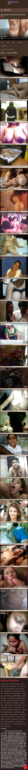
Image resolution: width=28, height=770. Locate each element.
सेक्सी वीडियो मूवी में (5, 759)
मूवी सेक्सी (10, 700)
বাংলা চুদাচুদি (5, 747)
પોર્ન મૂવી (5, 741)
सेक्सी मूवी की (15, 761)
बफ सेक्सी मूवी (4, 700)
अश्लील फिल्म (4, 750)
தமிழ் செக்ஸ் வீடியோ (14, 747)
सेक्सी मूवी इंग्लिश (7, 726)
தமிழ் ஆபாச (7, 746)
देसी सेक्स (17, 736)
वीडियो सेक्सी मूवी (18, 705)
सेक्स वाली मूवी (18, 707)
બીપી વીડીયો (4, 732)
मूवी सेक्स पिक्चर (10, 767)
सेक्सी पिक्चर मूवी (17, 712)
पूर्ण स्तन (2, 42)
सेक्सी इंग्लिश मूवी (16, 710)
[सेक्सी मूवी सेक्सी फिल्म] (25, 767)
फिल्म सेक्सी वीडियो (12, 754)
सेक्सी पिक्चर (11, 736)
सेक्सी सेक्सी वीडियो (17, 737)
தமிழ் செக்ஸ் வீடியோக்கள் (15, 745)
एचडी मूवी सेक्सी (7, 691)
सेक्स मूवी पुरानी (3, 46)
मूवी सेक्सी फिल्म (16, 700)
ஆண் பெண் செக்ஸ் (9, 751)
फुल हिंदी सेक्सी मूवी (20, 698)
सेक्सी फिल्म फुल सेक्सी (5, 719)
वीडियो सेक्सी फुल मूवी (8, 705)
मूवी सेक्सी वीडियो (14, 703)
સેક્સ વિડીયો (14, 746)
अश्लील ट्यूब (21, 739)
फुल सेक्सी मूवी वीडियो (16, 696)
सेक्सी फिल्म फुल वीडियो (20, 717)
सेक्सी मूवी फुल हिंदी (18, 755)
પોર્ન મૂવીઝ (16, 757)
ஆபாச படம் (18, 764)
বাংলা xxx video (8, 756)
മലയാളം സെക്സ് (6, 761)
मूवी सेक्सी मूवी (7, 703)
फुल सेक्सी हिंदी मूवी (11, 698)
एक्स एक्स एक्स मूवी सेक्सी (9, 689)
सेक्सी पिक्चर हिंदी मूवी (13, 714)
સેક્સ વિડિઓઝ (23, 749)
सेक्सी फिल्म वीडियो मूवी (9, 721)
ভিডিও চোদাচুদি (4, 734)
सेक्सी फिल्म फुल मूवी (9, 717)
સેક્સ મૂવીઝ (15, 742)
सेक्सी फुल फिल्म (8, 724)
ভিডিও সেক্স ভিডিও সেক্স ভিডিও (18, 762)
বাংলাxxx (3, 764)
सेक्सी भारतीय (19, 42)
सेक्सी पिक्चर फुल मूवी (8, 712)
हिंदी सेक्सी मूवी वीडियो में (13, 741)
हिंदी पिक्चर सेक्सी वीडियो (17, 744)
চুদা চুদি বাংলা (23, 732)
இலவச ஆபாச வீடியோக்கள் (8, 760)
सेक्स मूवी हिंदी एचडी (8, 755)
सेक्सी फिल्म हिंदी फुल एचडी (12, 740)
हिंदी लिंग (10, 739)
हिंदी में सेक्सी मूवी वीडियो (19, 766)
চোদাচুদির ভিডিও (18, 735)
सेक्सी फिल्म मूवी (15, 719)
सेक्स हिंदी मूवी (9, 710)
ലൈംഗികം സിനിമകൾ (7, 735)
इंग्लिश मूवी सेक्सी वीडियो (14, 684)
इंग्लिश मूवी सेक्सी (4, 684)
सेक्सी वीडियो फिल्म (10, 764)
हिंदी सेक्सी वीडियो (19, 760)
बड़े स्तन (13, 42)
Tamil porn (6, 765)
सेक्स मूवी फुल (11, 707)
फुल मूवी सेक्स (6, 693)
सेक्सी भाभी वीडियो (14, 765)
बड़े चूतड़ (7, 42)
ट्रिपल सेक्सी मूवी (15, 691)
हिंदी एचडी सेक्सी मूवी (15, 759)
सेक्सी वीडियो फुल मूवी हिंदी (14, 732)
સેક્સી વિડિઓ (7, 742)
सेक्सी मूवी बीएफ (11, 752)
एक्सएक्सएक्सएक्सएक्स (13, 750)
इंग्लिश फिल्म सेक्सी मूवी (12, 749)
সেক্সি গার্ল (11, 766)
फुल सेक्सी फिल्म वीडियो (15, 693)
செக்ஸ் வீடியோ (23, 757)
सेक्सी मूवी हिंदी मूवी (7, 762)
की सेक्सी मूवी (24, 759)
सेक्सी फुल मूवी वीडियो (17, 724)
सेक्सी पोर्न (17, 751)
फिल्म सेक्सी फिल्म (8, 737)
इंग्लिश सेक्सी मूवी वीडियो (11, 686)
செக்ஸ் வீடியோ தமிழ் (18, 756)
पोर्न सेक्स (21, 740)
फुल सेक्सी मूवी (7, 696)
